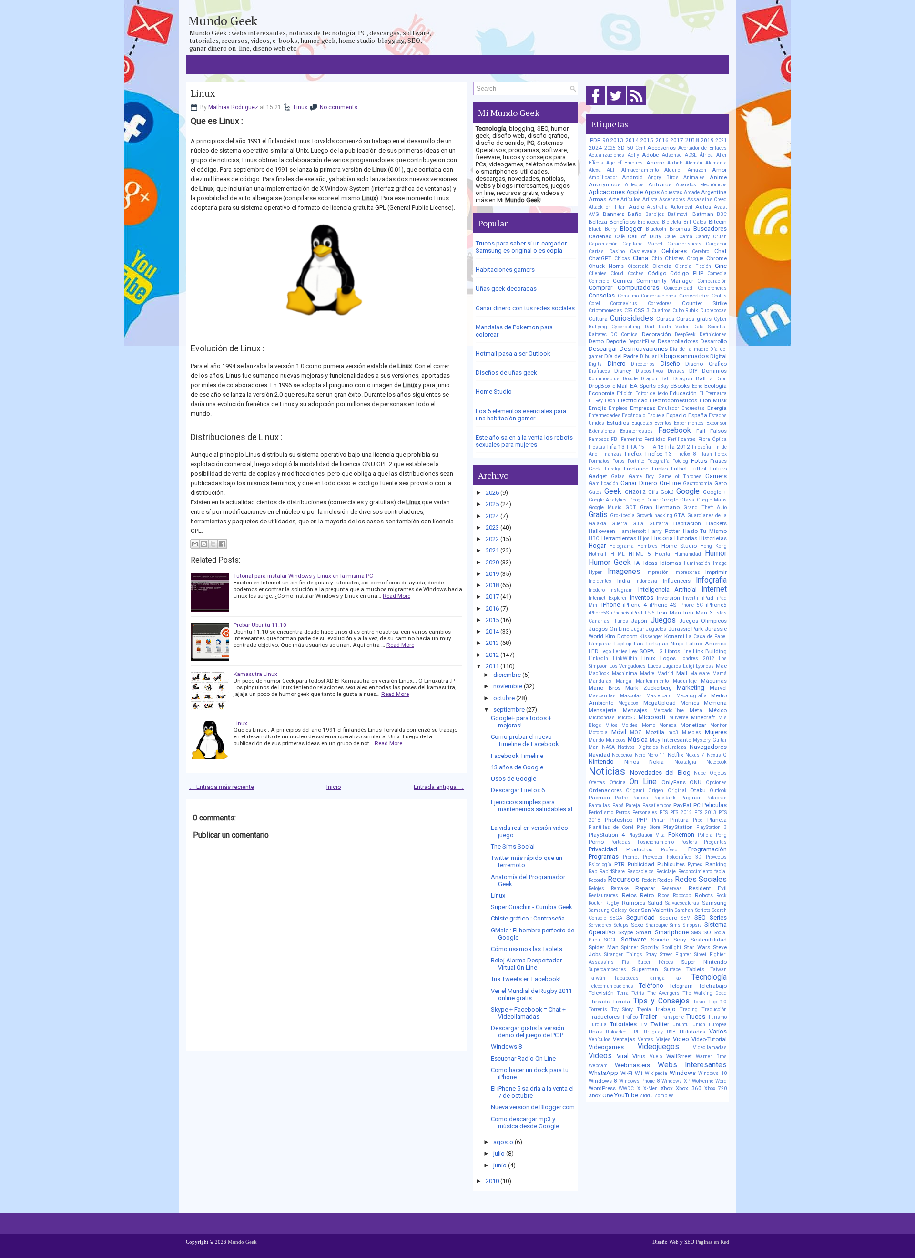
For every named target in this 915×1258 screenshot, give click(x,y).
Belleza (598, 221)
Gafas (618, 476)
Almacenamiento (640, 170)
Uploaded (616, 1032)
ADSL (691, 155)
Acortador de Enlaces (702, 148)
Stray (651, 954)
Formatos (599, 461)
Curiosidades (631, 318)
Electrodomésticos (673, 400)
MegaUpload (659, 702)
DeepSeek (685, 334)
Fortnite (636, 461)
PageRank (664, 798)
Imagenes (624, 571)
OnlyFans (673, 782)
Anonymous (604, 184)
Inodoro (597, 590)
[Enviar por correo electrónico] (195, 544)
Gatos (595, 492)
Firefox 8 (685, 454)
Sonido (660, 939)
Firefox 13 (658, 453)
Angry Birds (663, 177)
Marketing (690, 687)
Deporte (616, 341)
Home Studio (494, 391)
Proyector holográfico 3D (672, 857)
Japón (639, 620)
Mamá (719, 673)
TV (643, 1024)
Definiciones (713, 334)
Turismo (717, 1017)
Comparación (712, 281)
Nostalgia (685, 762)
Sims (675, 925)
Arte (613, 199)
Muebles (691, 732)
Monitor (718, 725)
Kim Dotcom (621, 636)
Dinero (617, 363)
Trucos (695, 1016)
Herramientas (618, 538)
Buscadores (710, 228)
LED (594, 651)
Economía (602, 393)
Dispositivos (649, 371)
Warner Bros (711, 1056)
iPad (707, 597)
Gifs (653, 492)
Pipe (697, 820)
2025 (492, 504)
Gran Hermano (660, 507)
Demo (596, 341)
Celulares (674, 251)
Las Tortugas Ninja (659, 643)
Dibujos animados (683, 355)
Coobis (719, 296)
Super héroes (655, 962)
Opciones (716, 782)
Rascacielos (640, 872)
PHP (642, 820)
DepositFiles (642, 341)
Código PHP (686, 273)
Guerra (619, 524)
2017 (492, 596)
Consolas (602, 295)
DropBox (599, 385)
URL (635, 1032)
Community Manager (664, 280)
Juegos (663, 620)
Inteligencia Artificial (667, 589)
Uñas (595, 1031)
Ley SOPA (641, 651)
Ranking (716, 864)
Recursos (624, 879)
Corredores (660, 303)
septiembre (509, 709)
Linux (203, 93)
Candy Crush (711, 237)
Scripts (703, 910)
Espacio (676, 415)
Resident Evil (708, 888)
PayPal (682, 805)
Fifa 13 (616, 446)
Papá (618, 805)
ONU (696, 782)
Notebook (716, 762)
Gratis (598, 515)
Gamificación (603, 484)
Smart (643, 932)
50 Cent (636, 148)
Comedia (717, 273)
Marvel (718, 688)
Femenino (631, 439)
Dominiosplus (604, 379)
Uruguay (653, 1032)
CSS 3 (642, 310)
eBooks (680, 385)
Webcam (598, 1066)
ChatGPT (600, 258)
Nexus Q (717, 755)
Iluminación (697, 563)
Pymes (695, 864)
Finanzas (611, 454)
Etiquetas (641, 423)
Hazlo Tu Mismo (705, 531)
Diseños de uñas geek (506, 372)
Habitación (687, 523)
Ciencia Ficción (693, 266)
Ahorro (655, 162)
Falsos (718, 431)
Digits (595, 364)
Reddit (649, 880)
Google (688, 491)
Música (638, 739)
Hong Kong (713, 546)
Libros (672, 651)
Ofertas (597, 782)
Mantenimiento (652, 681)
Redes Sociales (701, 879)
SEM (686, 918)
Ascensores (672, 199)
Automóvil (681, 207)
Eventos (662, 423)
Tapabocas (626, 978)
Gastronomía (697, 484)
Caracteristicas (684, 244)
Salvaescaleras (682, 903)
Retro (647, 895)
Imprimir (716, 572)
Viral (623, 1056)
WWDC (626, 1088)
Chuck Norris (606, 266)
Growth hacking (654, 515)
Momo (648, 725)
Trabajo (665, 1009)
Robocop (682, 895)
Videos (600, 1056)
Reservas (671, 888)
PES (664, 812)
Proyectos (716, 857)
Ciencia (661, 266)
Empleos (618, 408)
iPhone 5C (691, 605)
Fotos (699, 460)
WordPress (602, 1088)
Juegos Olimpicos (703, 620)
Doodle (630, 379)
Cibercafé (638, 266)
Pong (721, 835)
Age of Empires (624, 163)
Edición (625, 393)
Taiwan (718, 969)
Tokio (699, 1002)
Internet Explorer (608, 598)
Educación (683, 393)
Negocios (622, 755)
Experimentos (689, 423)
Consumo (628, 296)
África (706, 155)
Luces (654, 666)
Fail (700, 431)
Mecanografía (691, 696)
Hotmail (597, 554)
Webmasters (632, 1065)
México (718, 710)
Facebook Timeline (517, 755)
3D (621, 147)
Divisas (676, 371)
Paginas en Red (712, 1242)
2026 (492, 492)
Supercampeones (607, 969)
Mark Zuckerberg (648, 688)
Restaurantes (603, 895)
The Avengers (663, 993)
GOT (630, 507)
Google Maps (712, 500)
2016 (492, 608)
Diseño (670, 363)
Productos (639, 849)
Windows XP (675, 1081)
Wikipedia (656, 1073)
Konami (674, 636)
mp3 (673, 732)
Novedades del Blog (660, 772)
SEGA (616, 918)
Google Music (605, 507)
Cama (685, 237)
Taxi (678, 978)
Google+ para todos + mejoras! (521, 722)
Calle (670, 237)
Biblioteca (649, 222)
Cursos (665, 319)
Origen (655, 791)
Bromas (680, 228)
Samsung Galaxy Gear (614, 910)
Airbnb (674, 163)
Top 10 (717, 1001)
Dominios (714, 371)
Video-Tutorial (709, 1039)
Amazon (697, 170)
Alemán (693, 163)
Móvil (618, 732)
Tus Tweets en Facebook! (526, 978)
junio (500, 1165)
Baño (634, 214)
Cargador (716, 244)
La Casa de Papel (706, 637)
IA (637, 563)
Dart (649, 327)
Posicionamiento (656, 842)
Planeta (717, 820)
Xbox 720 (715, 1088)
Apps (652, 191)
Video (681, 1039)
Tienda (621, 1001)
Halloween (602, 531)
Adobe (650, 155)
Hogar (597, 545)
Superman (645, 969)
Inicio (333, 786)
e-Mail (620, 385)
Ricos (664, 895)
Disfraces (599, 371)
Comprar (600, 287)
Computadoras (638, 287)
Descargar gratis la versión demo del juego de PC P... (529, 1031)
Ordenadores (605, 790)
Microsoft (652, 717)
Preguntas (715, 842)
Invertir (691, 598)
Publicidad (641, 864)
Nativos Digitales (638, 747)
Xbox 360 (688, 1088)
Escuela (656, 415)
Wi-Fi (626, 1073)
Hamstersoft (632, 531)
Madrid (665, 673)
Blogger (631, 228)
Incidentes (600, 581)
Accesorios (661, 147)
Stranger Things (623, 954)
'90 (605, 140)
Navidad (599, 754)
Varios (718, 1031)
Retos (629, 895)
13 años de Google (517, 767)
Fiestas (597, 447)
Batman (702, 214)
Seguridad (640, 917)
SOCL (610, 940)
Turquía (598, 1025)
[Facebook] (595, 105)
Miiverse (678, 718)
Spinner (629, 947)
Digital (718, 356)
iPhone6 (620, 613)
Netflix (675, 754)
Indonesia (646, 581)
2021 (492, 550)
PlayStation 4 (607, 834)
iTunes (620, 621)
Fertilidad (655, 439)
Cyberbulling (625, 327)
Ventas (645, 1039)
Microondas (602, 718)
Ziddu (646, 1096)
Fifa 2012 (677, 446)
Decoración (656, 334)
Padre (621, 798)
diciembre (507, 674)
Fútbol (698, 468)
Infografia (711, 580)
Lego (605, 651)
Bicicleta (671, 222)
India (623, 580)
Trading (689, 1009)
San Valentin (657, 910)
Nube (700, 773)
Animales (694, 177)
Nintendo (601, 761)
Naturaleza (673, 747)
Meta (696, 710)
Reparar (645, 888)
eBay (663, 386)
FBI (615, 439)
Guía (637, 524)
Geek (612, 491)
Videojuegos (658, 1047)
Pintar (658, 820)
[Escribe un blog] (204, 544)
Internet (714, 589)
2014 (492, 631)
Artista (650, 199)
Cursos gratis (694, 319)
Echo (697, 386)
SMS (696, 933)
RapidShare (612, 872)
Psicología (600, 864)
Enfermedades (604, 415)
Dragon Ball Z (693, 378)
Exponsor (716, 423)
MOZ (635, 732)
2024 (492, 516)
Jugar (637, 629)
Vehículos (599, 1039)
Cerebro (700, 251)
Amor (719, 169)
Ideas (650, 563)
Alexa (595, 170)
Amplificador (603, 177)
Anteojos (634, 185)
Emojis (597, 408)
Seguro (668, 917)
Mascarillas (602, 696)
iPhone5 (716, 605)
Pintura (679, 820)
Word (721, 1081)
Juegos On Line (609, 628)
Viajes (663, 1039)
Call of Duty (644, 236)
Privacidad (603, 849)
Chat (720, 251)
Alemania (716, 163)
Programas (604, 856)
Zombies (664, 1096)
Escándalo (633, 415)
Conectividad (678, 288)
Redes (665, 880)
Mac (721, 666)
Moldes (629, 725)
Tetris (637, 993)
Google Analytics (608, 500)
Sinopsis (692, 925)
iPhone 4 (635, 605)
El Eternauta (713, 393)
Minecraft (703, 717)
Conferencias (712, 288)
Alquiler (673, 170)
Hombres (647, 546)
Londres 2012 (697, 658)
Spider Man (604, 947)
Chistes (674, 258)
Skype (625, 932)
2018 (492, 585)
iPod (636, 612)
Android (632, 177)
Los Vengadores (628, 666)
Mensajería (603, 710)
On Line (643, 781)
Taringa (656, 978)
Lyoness (705, 666)
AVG (594, 214)
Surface (672, 969)
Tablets (695, 969)
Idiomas (670, 563)
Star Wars (697, 947)
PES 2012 (681, 812)
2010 (492, 1181)
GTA (679, 515)
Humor (716, 553)
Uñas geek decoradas (506, 288)
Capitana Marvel (642, 244)
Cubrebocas (713, 310)
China (640, 258)
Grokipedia (622, 515)
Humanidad (687, 554)
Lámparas (600, 644)
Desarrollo (714, 341)
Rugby (612, 903)
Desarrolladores (678, 341)
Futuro (718, 468)
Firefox (633, 453)
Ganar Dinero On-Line (650, 483)
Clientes (598, 273)
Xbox (667, 1088)
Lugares (671, 666)
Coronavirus (623, 303)
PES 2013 (705, 812)
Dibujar (648, 356)
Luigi (688, 666)
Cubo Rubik (685, 310)
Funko (660, 468)
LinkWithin (625, 658)
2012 (492, 654)
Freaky (612, 469)
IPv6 (649, 613)
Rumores (633, 903)
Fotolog (680, 461)
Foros (618, 461)
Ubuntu (680, 1025)
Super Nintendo (704, 962)
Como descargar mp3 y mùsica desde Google (525, 1122)
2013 (492, 642)
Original (677, 791)
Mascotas (631, 696)
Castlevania (643, 251)
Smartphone (672, 932)
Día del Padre (621, 356)
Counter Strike (704, 303)
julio (499, 1153)
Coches (636, 273)
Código (657, 273)
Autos (703, 207)
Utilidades (692, 1031)
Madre (647, 673)
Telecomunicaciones (611, 986)
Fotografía (658, 461)
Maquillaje (685, 681)
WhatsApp (603, 1072)
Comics (622, 280)
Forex (721, 454)
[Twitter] (616, 105)
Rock (721, 895)
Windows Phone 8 (639, 1081)
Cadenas (600, 236)
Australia (657, 207)
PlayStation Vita (646, 835)
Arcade (692, 192)
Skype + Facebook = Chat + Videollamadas (528, 1013)
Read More (396, 596)
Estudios (618, 422)
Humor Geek (610, 562)
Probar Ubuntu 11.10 (260, 625)
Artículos (630, 199)
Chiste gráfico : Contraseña (528, 918)
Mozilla (655, 732)
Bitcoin (718, 221)
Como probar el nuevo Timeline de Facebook (525, 740)
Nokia (656, 761)
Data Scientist (710, 327)
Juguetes (656, 629)
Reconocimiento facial (702, 872)
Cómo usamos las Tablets (526, 948)
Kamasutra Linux (255, 674)
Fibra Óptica (712, 439)
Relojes (596, 888)
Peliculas (714, 804)
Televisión (601, 993)
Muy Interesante (670, 739)
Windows (683, 1072)
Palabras (716, 798)
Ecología (715, 385)
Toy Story (622, 1009)
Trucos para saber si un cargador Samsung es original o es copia (521, 247)
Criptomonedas (605, 310)
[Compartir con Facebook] (222, 544)
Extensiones (602, 431)
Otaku (698, 790)
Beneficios (623, 221)
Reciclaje (666, 872)
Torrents (598, 1009)
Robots (704, 895)
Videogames (606, 1047)
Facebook (674, 430)
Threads (599, 1001)
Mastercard (659, 696)
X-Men (650, 1088)
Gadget (598, 476)
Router (595, 903)
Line (686, 651)
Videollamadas (710, 1047)
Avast (720, 207)
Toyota (644, 1009)
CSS (628, 310)
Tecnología (709, 977)
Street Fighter (675, 954)
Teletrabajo (713, 985)
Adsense (671, 155)
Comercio (599, 281)
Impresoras (687, 572)
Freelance (636, 468)
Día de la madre (689, 349)
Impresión (657, 572)
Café (620, 237)
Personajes (644, 812)
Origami (635, 791)
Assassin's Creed (707, 199)
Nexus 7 (694, 755)
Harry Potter (664, 531)
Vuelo (656, 1056)
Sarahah (684, 910)
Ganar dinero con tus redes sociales (525, 308)
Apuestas (671, 192)
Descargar (603, 348)
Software (633, 939)
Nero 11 (656, 755)
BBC (722, 214)
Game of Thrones (680, 476)
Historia (662, 538)
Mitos (611, 725)
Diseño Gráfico (706, 363)
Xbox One (601, 1095)
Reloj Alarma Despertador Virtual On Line (526, 964)
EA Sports (643, 385)
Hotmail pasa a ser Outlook (513, 353)
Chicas (622, 259)
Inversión (668, 597)
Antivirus (659, 184)
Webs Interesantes (692, 1065)
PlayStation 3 (711, 827)
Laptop (622, 643)
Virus (638, 1056)
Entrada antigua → (439, 786)
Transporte (671, 1017)
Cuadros (661, 310)
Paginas (691, 797)
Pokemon (681, 834)
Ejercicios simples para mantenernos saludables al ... (531, 809)
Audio (636, 207)
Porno (596, 842)
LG (659, 651)
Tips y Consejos (661, 1001)
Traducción (714, 1009)
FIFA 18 (655, 447)
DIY (693, 371)
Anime (718, 177)
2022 (492, 538)
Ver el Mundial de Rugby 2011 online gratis (531, 994)
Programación (707, 849)
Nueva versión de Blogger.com (533, 1107)
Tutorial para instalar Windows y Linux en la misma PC (303, 576)
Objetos (718, 773)
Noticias (607, 771)
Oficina (618, 782)
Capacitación (603, 244)
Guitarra (658, 524)
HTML (617, 554)
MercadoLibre (668, 710)
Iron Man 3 (698, 612)
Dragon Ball (655, 379)
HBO (594, 538)
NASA (608, 747)
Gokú (667, 492)
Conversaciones (658, 296)
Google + (715, 492)
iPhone (610, 604)
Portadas (620, 842)
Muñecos (616, 740)
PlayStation (678, 827)
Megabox (628, 703)
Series (718, 917)
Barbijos (654, 214)
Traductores (604, 1016)
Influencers (677, 580)
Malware (700, 673)
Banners (613, 214)
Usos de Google (513, 778)
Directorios (643, 364)
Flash (705, 454)
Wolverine (702, 1081)
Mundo (596, 740)
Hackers (716, 523)
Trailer (648, 1016)
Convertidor (694, 295)
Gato (720, 483)
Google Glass (677, 499)
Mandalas (600, 681)
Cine (721, 265)
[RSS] (636, 105)
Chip (656, 259)
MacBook (599, 673)
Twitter (660, 1024)
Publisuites (671, 864)
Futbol (679, 468)
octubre (504, 698)
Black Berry (603, 229)
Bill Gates (695, 222)
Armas (597, 199)
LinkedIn (598, 658)
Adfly (633, 155)
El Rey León (602, 401)
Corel (594, 303)
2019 (492, 573)
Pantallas (599, 805)
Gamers (716, 476)
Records (597, 880)
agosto (503, 1141)
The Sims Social (513, 846)
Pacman (599, 797)
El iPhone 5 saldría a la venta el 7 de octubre (532, 1092)
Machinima (624, 673)
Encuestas (693, 408)
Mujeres (716, 732)
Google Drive (643, 500)
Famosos (599, 439)
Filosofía (701, 447)
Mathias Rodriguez (233, 107)
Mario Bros (604, 688)
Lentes (620, 651)
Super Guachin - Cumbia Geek (531, 906)
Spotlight (671, 947)
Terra (623, 993)
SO (707, 932)
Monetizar (693, 725)
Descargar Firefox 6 (518, 790)
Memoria (715, 702)
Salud (655, 903)
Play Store (648, 827)
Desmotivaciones (644, 348)
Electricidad (633, 400)
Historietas (713, 538)
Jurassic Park (685, 628)
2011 (492, 666)
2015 (492, 620)
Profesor (670, 850)
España (697, 415)
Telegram (681, 985)
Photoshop (618, 820)
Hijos (644, 538)
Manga (623, 681)
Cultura (598, 319)
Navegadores (708, 746)
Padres (640, 798)
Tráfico (630, 1017)
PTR (619, 864)
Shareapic (657, 925)
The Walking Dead (704, 993)
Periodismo (601, 812)
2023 (492, 527)
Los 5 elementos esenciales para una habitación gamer (521, 415)
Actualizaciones (606, 155)
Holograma (621, 546)
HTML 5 (640, 554)
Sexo (637, 924)
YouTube (626, 1095)
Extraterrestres (636, 431)
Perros (623, 812)
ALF (611, 170)
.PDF (594, 140)
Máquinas (714, 680)
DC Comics (624, 334)
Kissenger (651, 637)
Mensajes (635, 710)
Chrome (716, 258)
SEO (700, 917)
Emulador (668, 408)
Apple (634, 191)
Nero (640, 755)
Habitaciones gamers (505, 269)
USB (671, 1032)
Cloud (616, 273)
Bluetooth (656, 229)
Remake (620, 888)
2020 (492, 562)
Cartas (596, 251)
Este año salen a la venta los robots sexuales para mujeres (524, 441)
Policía (705, 835)
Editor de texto (651, 393)
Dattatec (598, 334)
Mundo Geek (222, 20)
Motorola (598, 732)
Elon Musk (713, 400)
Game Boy (641, 476)
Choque (695, 259)
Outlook (718, 791)
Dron (721, 379)
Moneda (668, 725)
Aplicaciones (607, 191)
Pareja (633, 805)
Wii (638, 1073)
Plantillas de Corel (611, 827)
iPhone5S (599, 613)
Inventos (641, 597)
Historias (685, 538)
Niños (631, 761)
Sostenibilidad (709, 939)
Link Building (710, 651)
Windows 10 (712, 1073)
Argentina (714, 192)
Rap (593, 872)
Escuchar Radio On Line (523, 1058)
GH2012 (635, 492)
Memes (690, 702)
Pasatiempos (656, 805)
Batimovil (678, 214)
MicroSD (627, 718)
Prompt (631, 857)
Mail (681, 673)
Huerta (662, 554)
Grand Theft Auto (705, 507)
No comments (338, 107)
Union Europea (709, 1025)
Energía (717, 408)
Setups (621, 925)
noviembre (507, 686)
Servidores (600, 925)
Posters (689, 842)
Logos (668, 658)
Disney (622, 371)
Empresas (642, 408)
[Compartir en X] (213, 544)
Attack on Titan (607, 207)
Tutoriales (623, 1024)
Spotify (650, 947)
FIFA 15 (635, 447)
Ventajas (624, 1039)
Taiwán (597, 978)
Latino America (706, 643)
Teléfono (651, 985)
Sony (679, 939)
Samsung (714, 903)
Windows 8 (506, 1046)
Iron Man (669, 612)
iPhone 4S (663, 605)
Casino (617, 251)
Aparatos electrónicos (701, 185)
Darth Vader (674, 327)
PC (697, 805)
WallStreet (679, 1056)
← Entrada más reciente (221, 786)
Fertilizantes (682, 439)
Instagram (621, 590)
